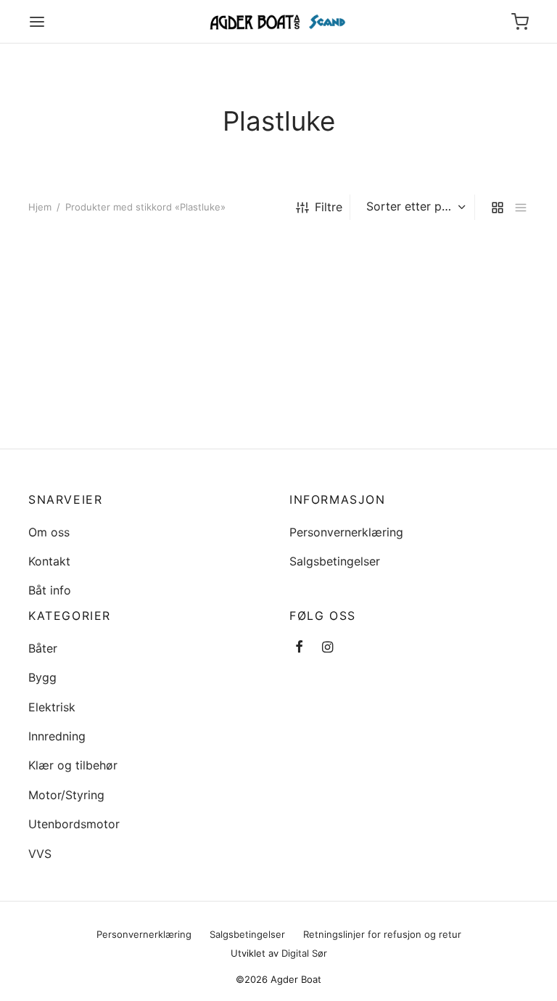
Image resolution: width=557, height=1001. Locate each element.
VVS (39, 853)
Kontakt (49, 561)
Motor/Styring (66, 795)
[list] (521, 207)
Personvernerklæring (346, 532)
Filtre (328, 207)
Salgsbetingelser (334, 561)
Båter (42, 648)
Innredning (57, 736)
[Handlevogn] (520, 21)
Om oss (49, 532)
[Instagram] (327, 647)
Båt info (49, 590)
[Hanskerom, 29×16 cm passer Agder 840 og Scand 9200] (104, 330)
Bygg (42, 677)
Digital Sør (304, 953)
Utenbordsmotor (74, 824)
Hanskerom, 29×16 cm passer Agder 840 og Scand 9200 (90, 419)
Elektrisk (51, 707)
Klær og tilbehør (72, 765)
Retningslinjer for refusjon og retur (382, 934)
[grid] (498, 207)
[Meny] (37, 22)
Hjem (39, 207)
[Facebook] (299, 647)
